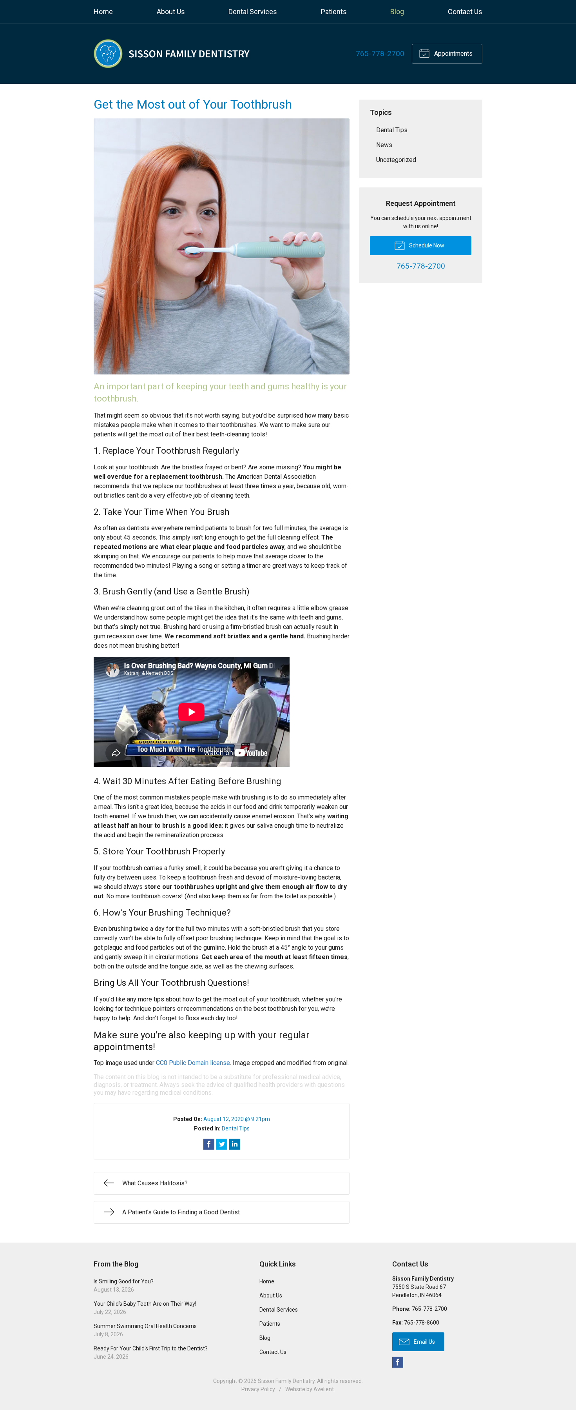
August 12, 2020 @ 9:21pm (236, 1119)
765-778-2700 (380, 53)
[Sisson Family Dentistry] (172, 53)
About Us (171, 11)
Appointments (453, 53)
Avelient (323, 1389)
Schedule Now (426, 245)
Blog (397, 11)
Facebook (397, 1362)
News (384, 145)
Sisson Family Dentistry (286, 1381)
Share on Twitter (221, 1144)
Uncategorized (396, 160)
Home (103, 11)
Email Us (424, 1342)
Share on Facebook (208, 1144)
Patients (334, 11)
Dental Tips (236, 1128)
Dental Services (252, 11)
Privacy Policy (258, 1389)
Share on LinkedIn (234, 1144)
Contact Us (465, 11)
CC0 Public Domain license (193, 1063)
